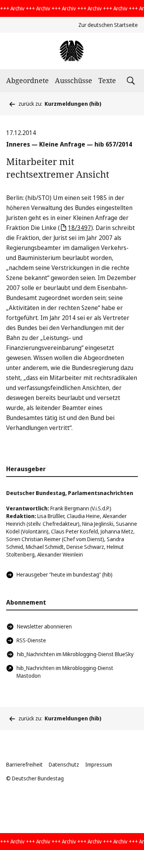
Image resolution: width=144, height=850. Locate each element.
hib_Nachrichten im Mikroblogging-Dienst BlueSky (75, 654)
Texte (107, 80)
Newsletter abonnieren (44, 626)
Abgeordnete (27, 80)
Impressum (98, 764)
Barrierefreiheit (24, 764)
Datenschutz (64, 764)
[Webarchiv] (72, 51)
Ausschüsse (73, 80)
